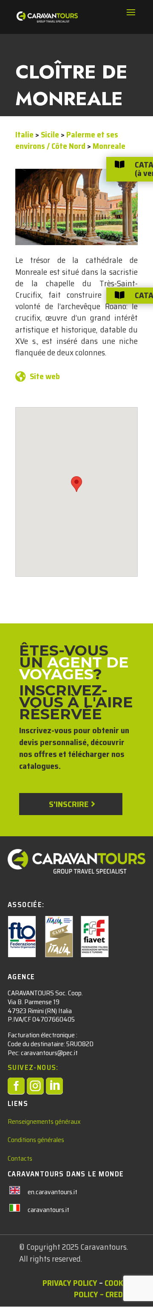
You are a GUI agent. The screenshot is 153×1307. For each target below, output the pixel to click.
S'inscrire (68, 804)
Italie (24, 134)
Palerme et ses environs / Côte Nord (66, 140)
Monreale (109, 146)
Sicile (50, 134)
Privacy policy (69, 1282)
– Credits (117, 1294)
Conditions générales (36, 1139)
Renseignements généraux (44, 1121)
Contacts (20, 1158)
